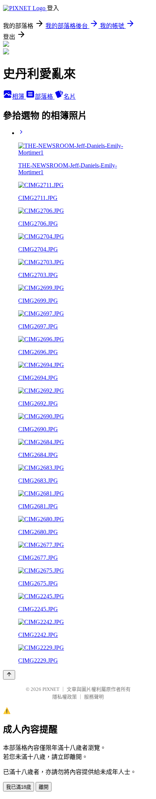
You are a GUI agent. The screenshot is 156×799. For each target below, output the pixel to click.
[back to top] (9, 675)
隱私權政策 (64, 697)
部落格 (45, 96)
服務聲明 (94, 697)
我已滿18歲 (18, 787)
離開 (43, 787)
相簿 (19, 96)
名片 (70, 96)
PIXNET (50, 689)
